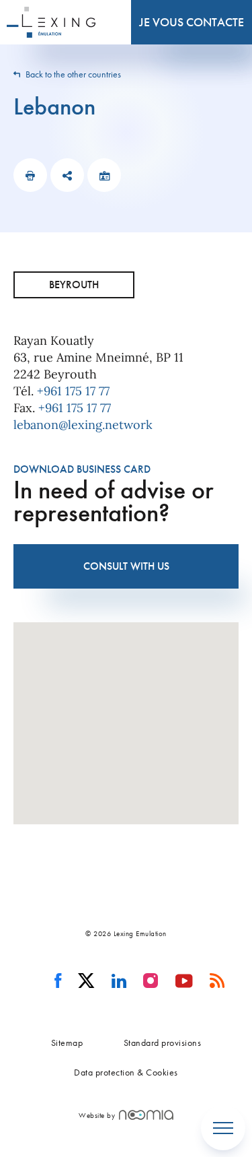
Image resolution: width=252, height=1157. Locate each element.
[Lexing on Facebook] (58, 981)
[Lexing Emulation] (51, 22)
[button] (126, 715)
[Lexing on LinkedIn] (119, 981)
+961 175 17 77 (73, 391)
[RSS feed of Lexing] (217, 981)
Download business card (82, 469)
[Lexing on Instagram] (151, 981)
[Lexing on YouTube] (184, 981)
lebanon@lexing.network (83, 424)
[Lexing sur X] (86, 981)
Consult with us (126, 566)
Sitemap (67, 1042)
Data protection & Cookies (126, 1072)
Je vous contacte (191, 22)
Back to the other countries (72, 74)
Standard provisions (163, 1042)
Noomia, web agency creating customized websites (146, 1115)
